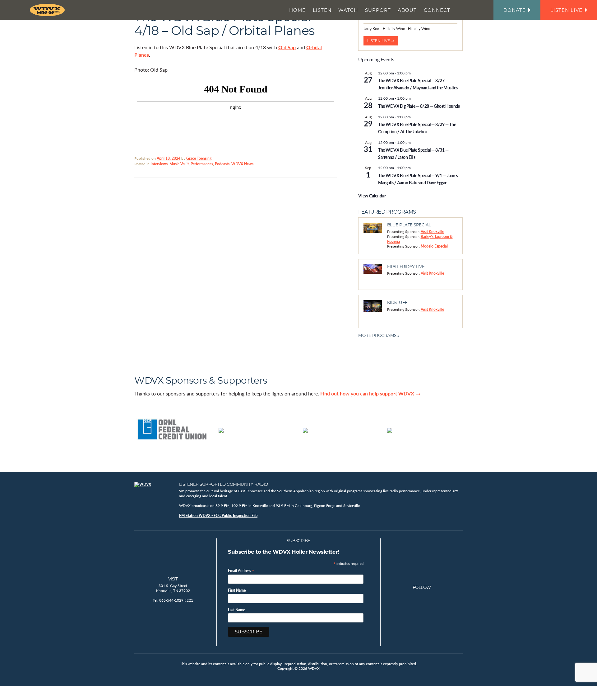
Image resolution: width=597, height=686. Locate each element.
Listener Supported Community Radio (223, 484)
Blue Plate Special (409, 224)
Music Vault (179, 164)
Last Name (236, 610)
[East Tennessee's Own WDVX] (48, 10)
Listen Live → (381, 40)
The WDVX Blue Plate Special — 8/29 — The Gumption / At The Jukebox (417, 128)
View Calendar (372, 195)
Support (378, 10)
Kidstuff (397, 302)
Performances (202, 164)
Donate (514, 10)
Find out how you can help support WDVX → (370, 393)
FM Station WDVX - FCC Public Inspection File (218, 515)
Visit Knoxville (432, 231)
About (407, 10)
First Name (237, 590)
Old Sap (287, 47)
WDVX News (242, 164)
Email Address (241, 570)
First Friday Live (406, 266)
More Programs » (378, 335)
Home (297, 10)
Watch (348, 10)
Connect (437, 10)
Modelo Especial (434, 246)
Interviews (159, 164)
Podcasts (222, 164)
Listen (322, 10)
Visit (173, 578)
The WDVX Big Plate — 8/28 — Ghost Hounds (419, 106)
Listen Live (566, 10)
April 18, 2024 (168, 158)
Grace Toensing (198, 158)
